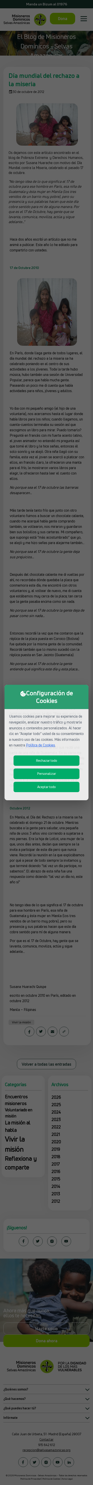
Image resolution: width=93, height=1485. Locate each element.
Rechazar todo (46, 760)
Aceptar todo (46, 786)
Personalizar (46, 773)
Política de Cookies (40, 745)
